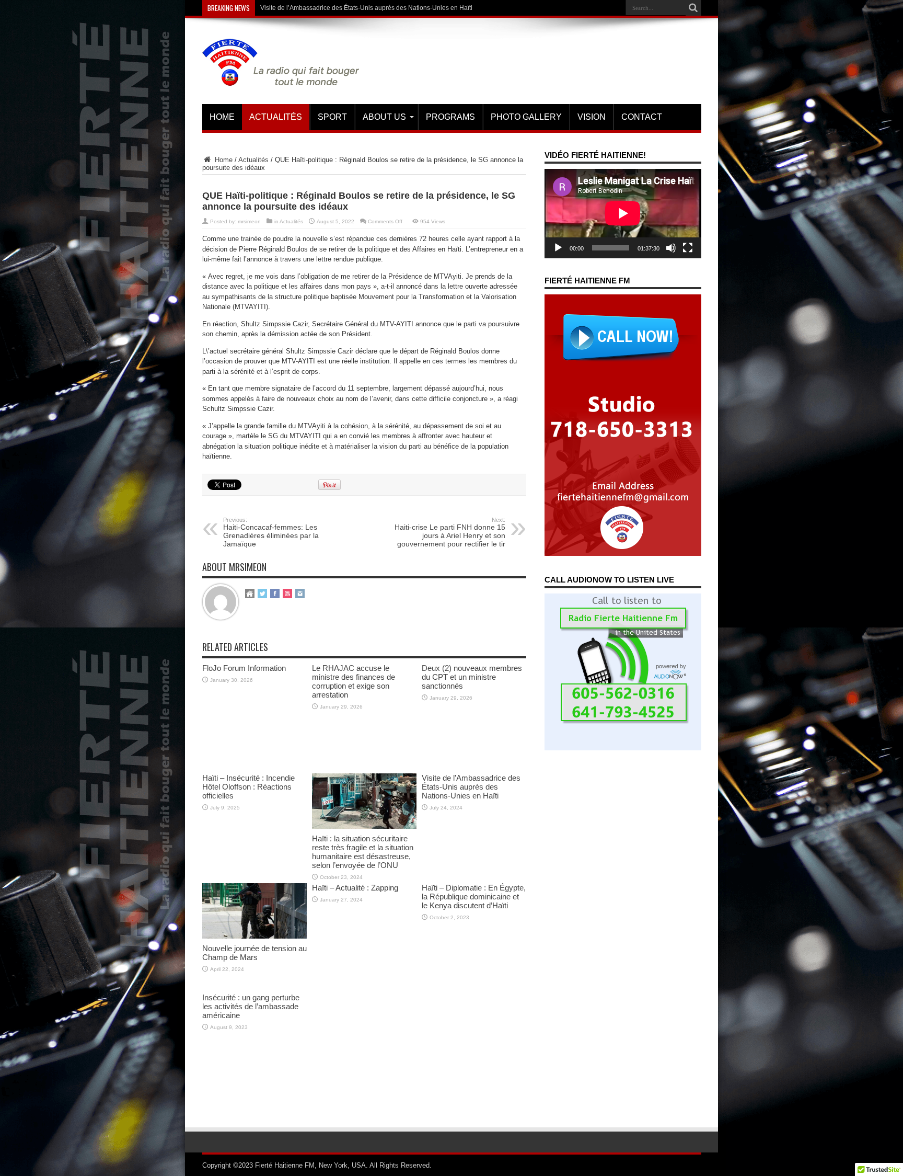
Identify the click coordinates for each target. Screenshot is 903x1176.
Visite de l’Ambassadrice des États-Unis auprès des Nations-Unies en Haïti (366, 8)
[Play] (558, 248)
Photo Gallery (526, 116)
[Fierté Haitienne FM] (280, 77)
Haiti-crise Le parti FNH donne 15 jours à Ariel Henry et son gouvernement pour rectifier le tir (450, 532)
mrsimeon (249, 221)
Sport (332, 116)
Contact (641, 116)
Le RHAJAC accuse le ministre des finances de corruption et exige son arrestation (353, 681)
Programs (450, 116)
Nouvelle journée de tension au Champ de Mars (254, 953)
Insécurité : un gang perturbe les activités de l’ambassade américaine (250, 1006)
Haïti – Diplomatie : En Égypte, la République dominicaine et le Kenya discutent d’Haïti (474, 896)
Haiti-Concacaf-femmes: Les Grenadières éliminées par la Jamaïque (271, 532)
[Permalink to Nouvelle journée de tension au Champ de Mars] (254, 936)
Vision (591, 116)
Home (222, 116)
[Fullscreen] (687, 248)
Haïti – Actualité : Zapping (355, 887)
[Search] (693, 8)
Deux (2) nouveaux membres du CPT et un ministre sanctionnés (472, 677)
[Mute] (671, 248)
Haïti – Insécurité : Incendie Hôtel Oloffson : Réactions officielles (248, 786)
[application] (623, 213)
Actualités (275, 116)
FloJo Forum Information (244, 668)
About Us (384, 116)
